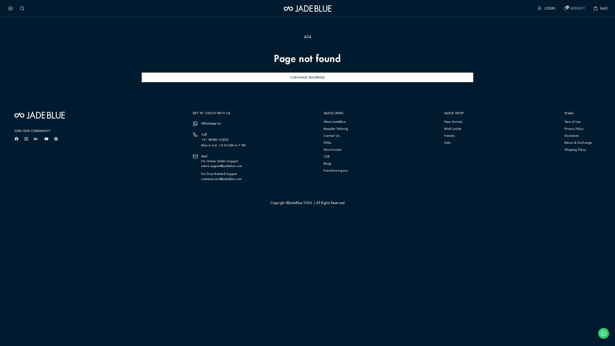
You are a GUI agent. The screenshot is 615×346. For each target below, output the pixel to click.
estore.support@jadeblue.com (221, 166)
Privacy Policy (574, 129)
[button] (10, 8)
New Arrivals (453, 122)
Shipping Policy (575, 150)
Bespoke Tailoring (336, 129)
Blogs (327, 164)
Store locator (333, 150)
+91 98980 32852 (215, 140)
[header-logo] (308, 8)
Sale (447, 143)
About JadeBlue (335, 122)
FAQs (327, 143)
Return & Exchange (578, 143)
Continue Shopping (307, 77)
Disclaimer (572, 136)
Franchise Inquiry (336, 171)
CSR (327, 157)
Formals (449, 136)
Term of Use (572, 122)
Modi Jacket (452, 129)
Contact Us (331, 136)
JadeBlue (295, 203)
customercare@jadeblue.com (221, 179)
